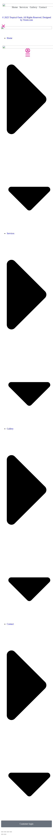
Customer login (26, 824)
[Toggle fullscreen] (8, 831)
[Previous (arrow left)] (2, 834)
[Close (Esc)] (2, 831)
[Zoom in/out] (11, 831)
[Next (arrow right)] (5, 834)
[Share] (5, 831)
